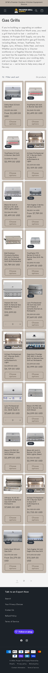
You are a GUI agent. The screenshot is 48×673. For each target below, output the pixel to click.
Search (8, 598)
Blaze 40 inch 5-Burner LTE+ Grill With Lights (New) (34, 452)
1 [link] (17, 580)
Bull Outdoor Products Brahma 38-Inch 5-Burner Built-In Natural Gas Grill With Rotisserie (12, 257)
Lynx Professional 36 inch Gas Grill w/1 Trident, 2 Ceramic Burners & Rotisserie (34, 307)
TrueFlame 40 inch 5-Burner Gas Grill (34, 106)
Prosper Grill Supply (23, 661)
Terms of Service (12, 621)
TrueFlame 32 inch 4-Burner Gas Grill (12, 154)
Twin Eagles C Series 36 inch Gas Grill (35, 206)
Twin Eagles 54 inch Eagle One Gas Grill (35, 550)
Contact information (18, 668)
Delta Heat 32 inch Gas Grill (12, 106)
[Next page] (31, 581)
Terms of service (33, 668)
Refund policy (34, 664)
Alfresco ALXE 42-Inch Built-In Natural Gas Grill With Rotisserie (12, 501)
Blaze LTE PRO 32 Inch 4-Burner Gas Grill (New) (12, 452)
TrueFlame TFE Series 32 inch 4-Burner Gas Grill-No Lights (35, 256)
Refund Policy (11, 616)
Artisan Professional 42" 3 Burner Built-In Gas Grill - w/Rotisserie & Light (12, 358)
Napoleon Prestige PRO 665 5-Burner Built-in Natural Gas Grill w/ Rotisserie (35, 357)
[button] (5, 10)
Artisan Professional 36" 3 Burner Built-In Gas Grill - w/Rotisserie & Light (35, 502)
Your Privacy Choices (14, 604)
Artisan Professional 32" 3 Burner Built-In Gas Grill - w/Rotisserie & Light (35, 157)
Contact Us (9, 610)
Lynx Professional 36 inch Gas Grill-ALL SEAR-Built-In (12, 408)
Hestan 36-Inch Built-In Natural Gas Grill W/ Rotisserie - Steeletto (12, 306)
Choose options (12, 122)
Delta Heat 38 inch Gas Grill (12, 550)
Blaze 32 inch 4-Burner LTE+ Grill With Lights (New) (11, 207)
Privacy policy (22, 664)
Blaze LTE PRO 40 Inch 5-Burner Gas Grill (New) (34, 408)
